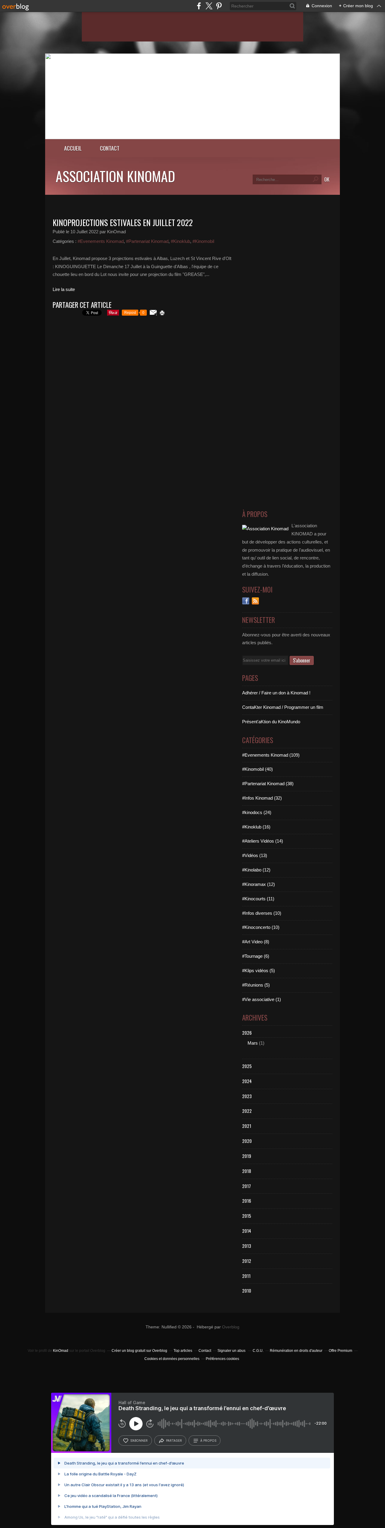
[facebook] (199, 5)
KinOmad (60, 1351)
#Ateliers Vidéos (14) (262, 841)
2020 (247, 1141)
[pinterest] (219, 5)
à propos (208, 1440)
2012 (246, 1260)
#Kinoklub (180, 241)
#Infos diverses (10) (261, 913)
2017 (246, 1186)
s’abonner (139, 1440)
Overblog (230, 1327)
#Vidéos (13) (254, 855)
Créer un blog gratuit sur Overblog (139, 1351)
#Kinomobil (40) (257, 769)
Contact (109, 148)
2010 (246, 1290)
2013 (246, 1245)
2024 (247, 1081)
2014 (246, 1230)
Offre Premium (340, 1351)
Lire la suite (64, 289)
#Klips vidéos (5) (258, 970)
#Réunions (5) (256, 985)
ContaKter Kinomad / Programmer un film (282, 707)
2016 (246, 1200)
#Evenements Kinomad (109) (271, 755)
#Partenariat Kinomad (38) (268, 783)
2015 (246, 1215)
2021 (246, 1125)
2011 (246, 1275)
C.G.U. (258, 1351)
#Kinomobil (203, 241)
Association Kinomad (115, 176)
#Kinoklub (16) (256, 826)
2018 (246, 1171)
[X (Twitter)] (209, 5)
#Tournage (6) (255, 956)
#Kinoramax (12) (258, 884)
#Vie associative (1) (261, 999)
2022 (247, 1110)
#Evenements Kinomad (101, 241)
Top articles (183, 1351)
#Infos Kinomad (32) (262, 798)
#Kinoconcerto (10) (260, 927)
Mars (253, 1043)
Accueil (73, 148)
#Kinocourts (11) (258, 898)
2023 (247, 1096)
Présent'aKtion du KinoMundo (271, 721)
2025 (247, 1066)
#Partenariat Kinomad (147, 241)
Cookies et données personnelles (171, 1359)
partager (174, 1440)
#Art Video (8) (255, 941)
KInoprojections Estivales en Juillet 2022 (123, 222)
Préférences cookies (222, 1359)
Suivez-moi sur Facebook (245, 601)
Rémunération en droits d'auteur (296, 1351)
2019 (246, 1156)
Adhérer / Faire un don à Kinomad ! (276, 692)
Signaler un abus (231, 1351)
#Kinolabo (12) (256, 869)
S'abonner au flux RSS (255, 601)
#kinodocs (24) (256, 812)
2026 (247, 1032)
